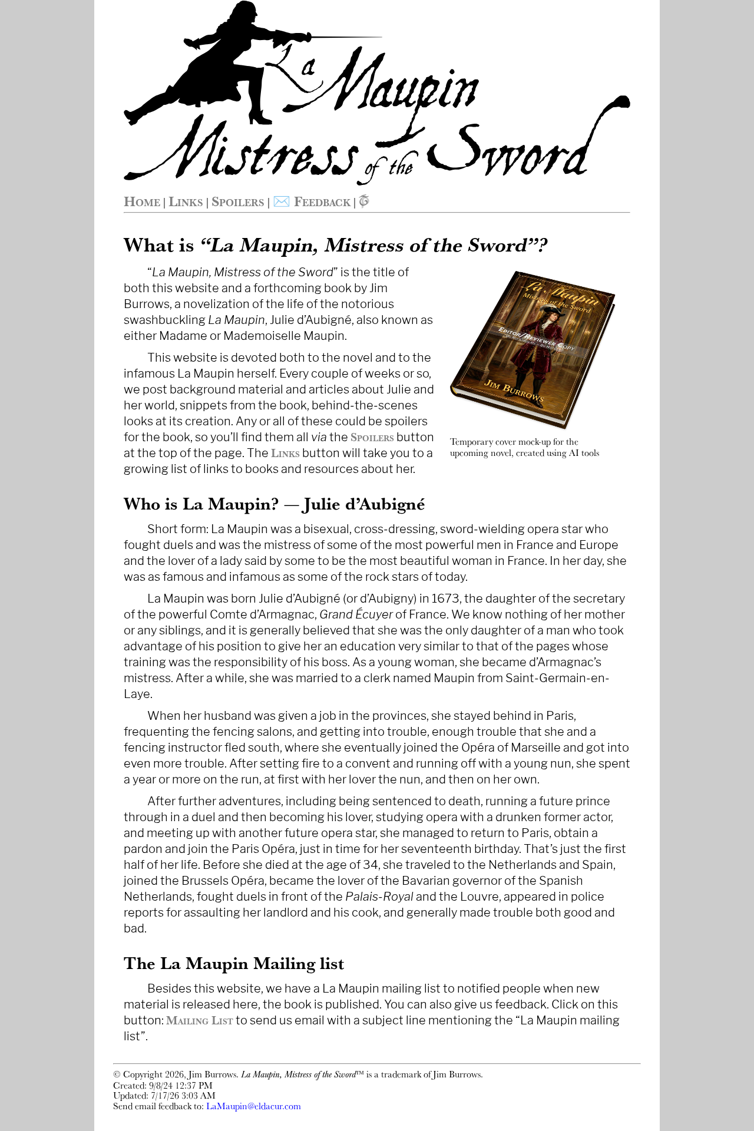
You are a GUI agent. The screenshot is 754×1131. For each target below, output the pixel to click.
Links (185, 201)
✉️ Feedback (311, 201)
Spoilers (237, 201)
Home (142, 201)
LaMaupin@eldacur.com (253, 1106)
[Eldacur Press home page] (364, 201)
